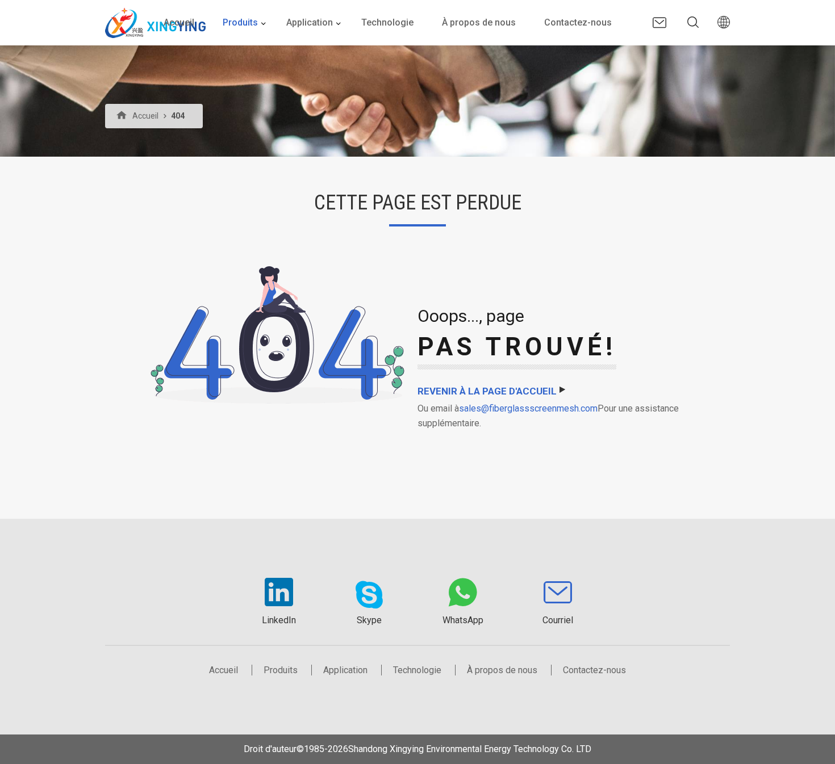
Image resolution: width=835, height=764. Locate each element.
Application (309, 22)
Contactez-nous (578, 22)
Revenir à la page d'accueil (487, 391)
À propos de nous (479, 22)
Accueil (179, 22)
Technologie (387, 22)
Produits (240, 22)
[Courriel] (659, 23)
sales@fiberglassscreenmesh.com (528, 408)
